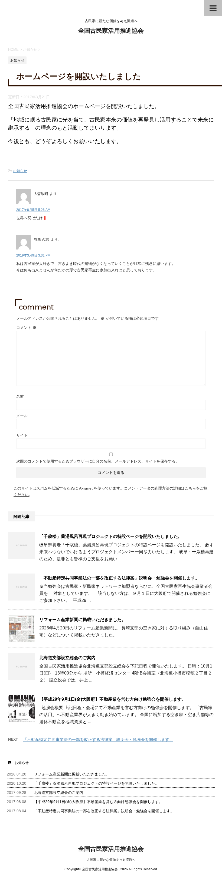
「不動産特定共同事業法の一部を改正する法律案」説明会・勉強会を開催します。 (119, 578)
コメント (26, 327)
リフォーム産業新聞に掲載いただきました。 (82, 619)
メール (22, 416)
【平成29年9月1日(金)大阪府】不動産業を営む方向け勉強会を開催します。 (112, 699)
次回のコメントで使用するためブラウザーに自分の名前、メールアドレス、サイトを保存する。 (97, 461)
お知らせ (20, 171)
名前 (20, 396)
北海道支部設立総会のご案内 (67, 657)
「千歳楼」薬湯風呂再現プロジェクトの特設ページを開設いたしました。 (110, 536)
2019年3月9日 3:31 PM (33, 255)
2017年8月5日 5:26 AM (33, 210)
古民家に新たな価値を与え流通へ (111, 860)
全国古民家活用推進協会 (111, 30)
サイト (22, 435)
